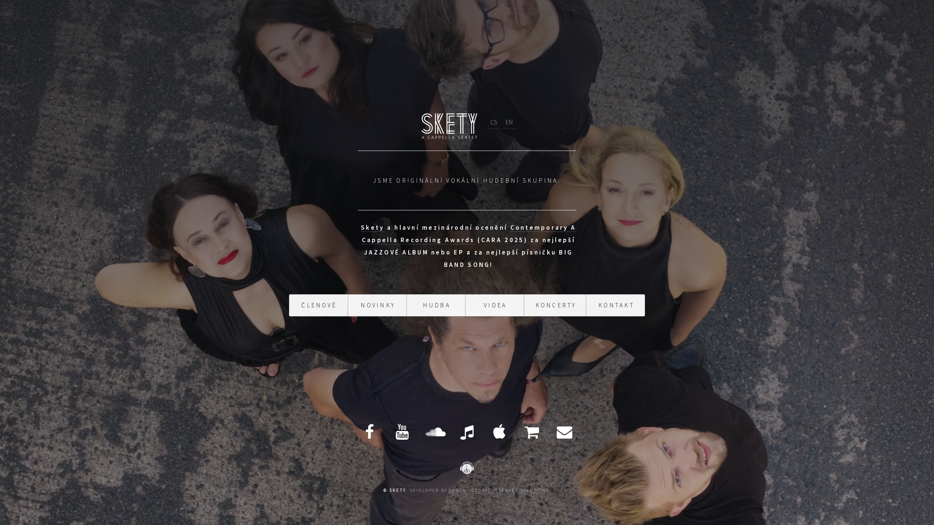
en (509, 128)
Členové (319, 299)
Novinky (377, 299)
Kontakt (616, 299)
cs (493, 128)
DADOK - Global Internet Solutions (498, 490)
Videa (495, 299)
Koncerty (556, 299)
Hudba (437, 299)
